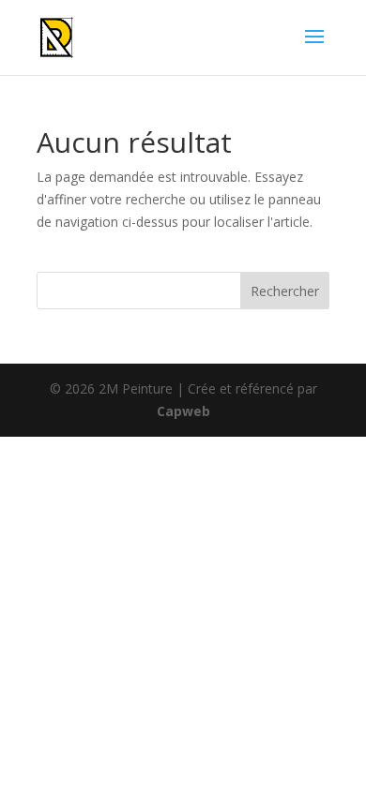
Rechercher (285, 291)
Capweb (183, 411)
